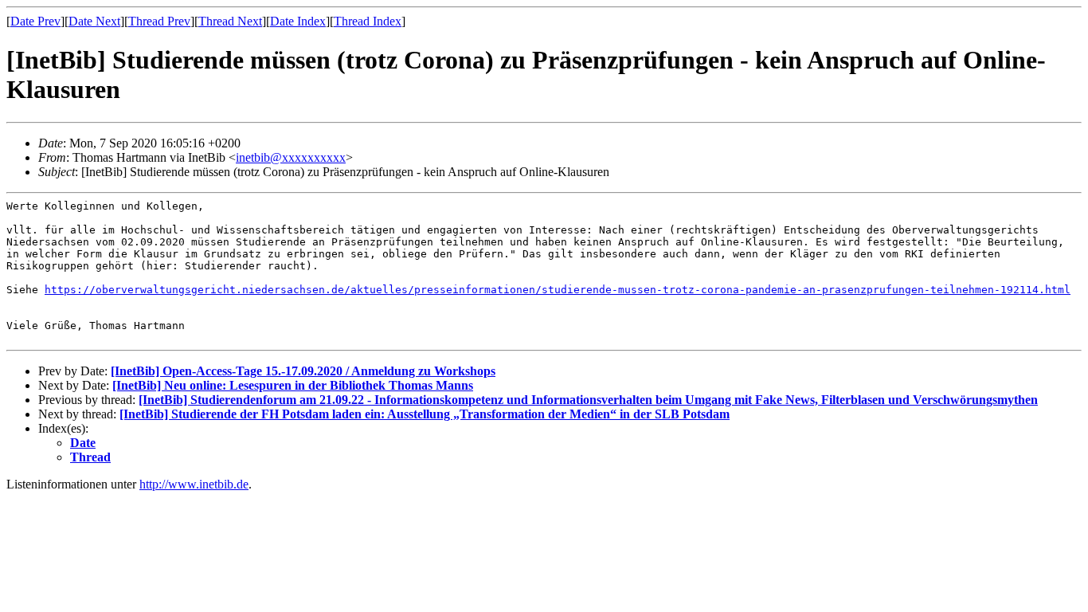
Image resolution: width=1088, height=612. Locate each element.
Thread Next (230, 21)
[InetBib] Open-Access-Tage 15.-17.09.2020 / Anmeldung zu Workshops (303, 371)
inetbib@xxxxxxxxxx (291, 157)
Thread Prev (159, 21)
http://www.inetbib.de (194, 484)
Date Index (298, 21)
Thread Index (367, 21)
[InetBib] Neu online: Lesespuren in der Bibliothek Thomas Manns (292, 385)
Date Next (94, 21)
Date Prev (35, 21)
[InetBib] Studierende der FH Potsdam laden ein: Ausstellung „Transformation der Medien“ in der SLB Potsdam (424, 414)
